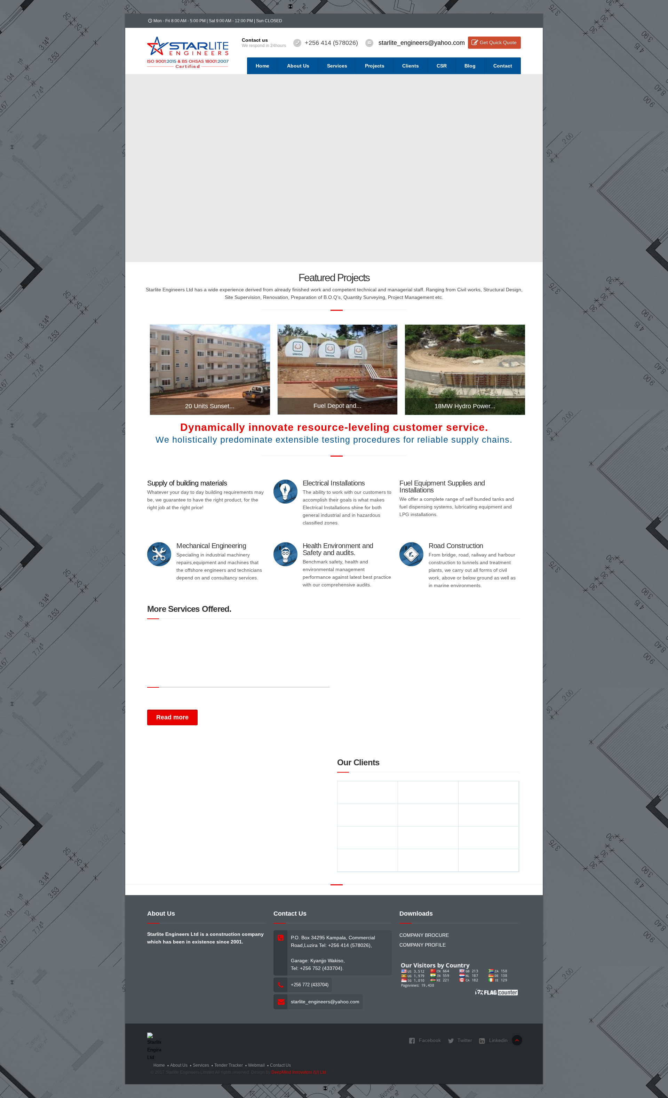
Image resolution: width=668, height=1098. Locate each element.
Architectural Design (189, 369)
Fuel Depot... (337, 346)
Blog (470, 66)
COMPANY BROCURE (424, 935)
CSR (442, 66)
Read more (172, 717)
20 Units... (210, 346)
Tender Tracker (228, 1065)
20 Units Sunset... (209, 406)
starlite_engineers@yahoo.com (422, 42)
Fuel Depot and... (337, 405)
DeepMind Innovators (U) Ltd (298, 1072)
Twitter (464, 1040)
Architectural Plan (232, 369)
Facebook (429, 1040)
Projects (374, 66)
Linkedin (498, 1040)
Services (337, 66)
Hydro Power (463, 369)
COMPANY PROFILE (422, 945)
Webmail (256, 1065)
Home (262, 66)
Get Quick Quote (498, 42)
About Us (298, 66)
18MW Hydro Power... (465, 406)
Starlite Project (496, 369)
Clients (410, 66)
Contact (502, 66)
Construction (432, 369)
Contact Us (280, 1065)
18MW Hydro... (465, 346)
